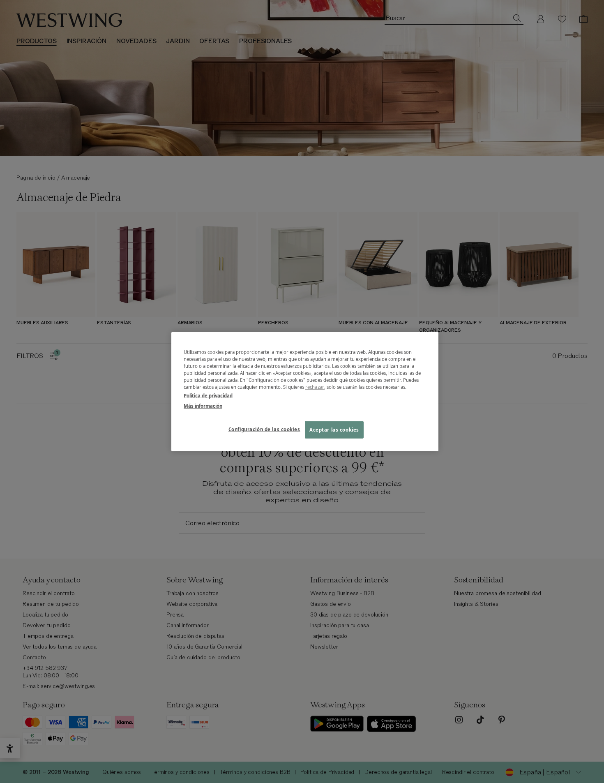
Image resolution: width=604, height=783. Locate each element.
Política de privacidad (208, 396)
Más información (203, 406)
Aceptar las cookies (334, 430)
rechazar (314, 387)
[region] (304, 391)
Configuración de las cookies (264, 429)
